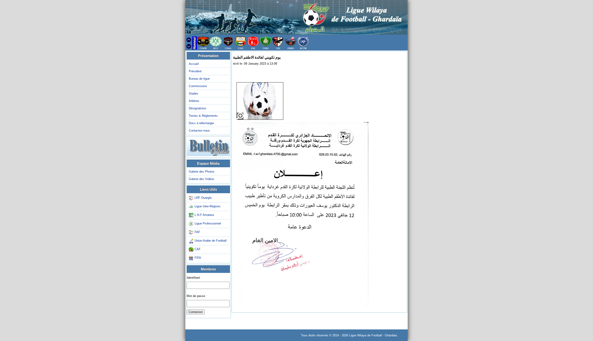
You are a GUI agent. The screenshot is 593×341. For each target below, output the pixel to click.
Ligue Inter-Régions (208, 206)
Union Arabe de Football (211, 241)
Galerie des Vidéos (201, 179)
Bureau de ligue (199, 78)
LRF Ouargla (203, 198)
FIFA (198, 258)
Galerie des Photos (201, 171)
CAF (198, 249)
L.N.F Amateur (204, 215)
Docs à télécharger (201, 123)
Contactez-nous (199, 130)
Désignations (197, 108)
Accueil (194, 64)
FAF (197, 232)
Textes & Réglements (203, 115)
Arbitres (194, 101)
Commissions (198, 86)
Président (195, 71)
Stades (193, 93)
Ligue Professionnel (208, 223)
